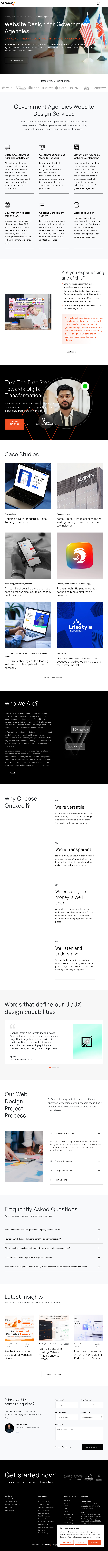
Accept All (94, 1542)
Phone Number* (61, 1412)
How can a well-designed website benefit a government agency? (33, 1239)
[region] (80, 1536)
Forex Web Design (44, 1502)
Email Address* (86, 1400)
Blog (65, 1508)
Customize (67, 1542)
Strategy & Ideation (61, 1161)
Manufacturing (43, 1533)
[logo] (8, 3)
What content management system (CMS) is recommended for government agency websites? (46, 1266)
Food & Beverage (44, 1516)
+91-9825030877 (87, 1523)
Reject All (81, 1542)
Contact (66, 1511)
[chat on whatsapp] (98, 3)
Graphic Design (10, 1510)
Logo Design (9, 1507)
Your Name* (59, 1400)
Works (66, 1506)
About (66, 1503)
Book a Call (67, 1517)
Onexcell (67, 1500)
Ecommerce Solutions (12, 1504)
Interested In (85, 1412)
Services (27, 16)
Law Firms (41, 1530)
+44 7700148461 (87, 1508)
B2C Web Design (43, 1513)
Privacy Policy (68, 1520)
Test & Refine (58, 1180)
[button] (50, 1067)
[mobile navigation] (104, 3)
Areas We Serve (69, 1514)
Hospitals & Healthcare (46, 1527)
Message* (59, 1425)
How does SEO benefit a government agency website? (28, 1257)
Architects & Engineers (46, 1507)
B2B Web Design (43, 1510)
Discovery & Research (62, 1133)
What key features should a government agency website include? (33, 1229)
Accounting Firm (43, 1505)
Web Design (17, 16)
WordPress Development (13, 1499)
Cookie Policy (68, 1523)
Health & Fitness (43, 1524)
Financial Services (44, 1519)
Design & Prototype (61, 1170)
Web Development (11, 1501)
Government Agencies (46, 1521)
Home (7, 16)
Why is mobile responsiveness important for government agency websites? (37, 1248)
